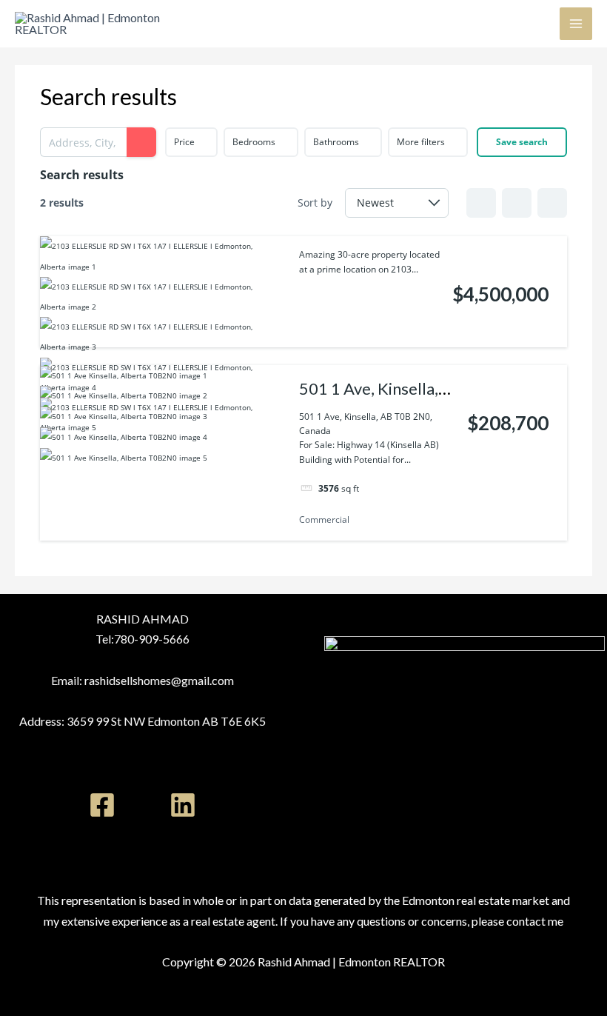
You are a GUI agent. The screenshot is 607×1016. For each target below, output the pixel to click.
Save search (522, 142)
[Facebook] (102, 805)
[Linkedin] (183, 805)
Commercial (324, 519)
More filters (421, 142)
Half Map (552, 203)
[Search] (141, 142)
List (516, 203)
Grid (481, 203)
